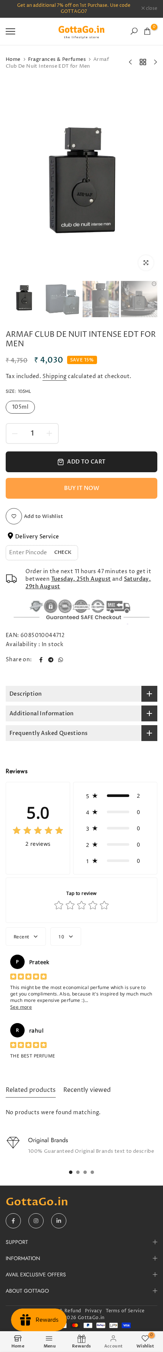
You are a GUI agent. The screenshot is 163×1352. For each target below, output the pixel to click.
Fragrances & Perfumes (57, 59)
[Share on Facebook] (41, 660)
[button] (115, 795)
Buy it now (81, 488)
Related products (31, 1090)
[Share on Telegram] (51, 660)
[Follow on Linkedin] (58, 1220)
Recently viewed (87, 1090)
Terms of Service (125, 1311)
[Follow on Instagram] (36, 1220)
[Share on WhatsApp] (61, 660)
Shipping (54, 376)
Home (13, 59)
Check (63, 552)
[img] (38, 831)
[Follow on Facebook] (13, 1220)
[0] (147, 31)
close (151, 8)
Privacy (93, 1311)
